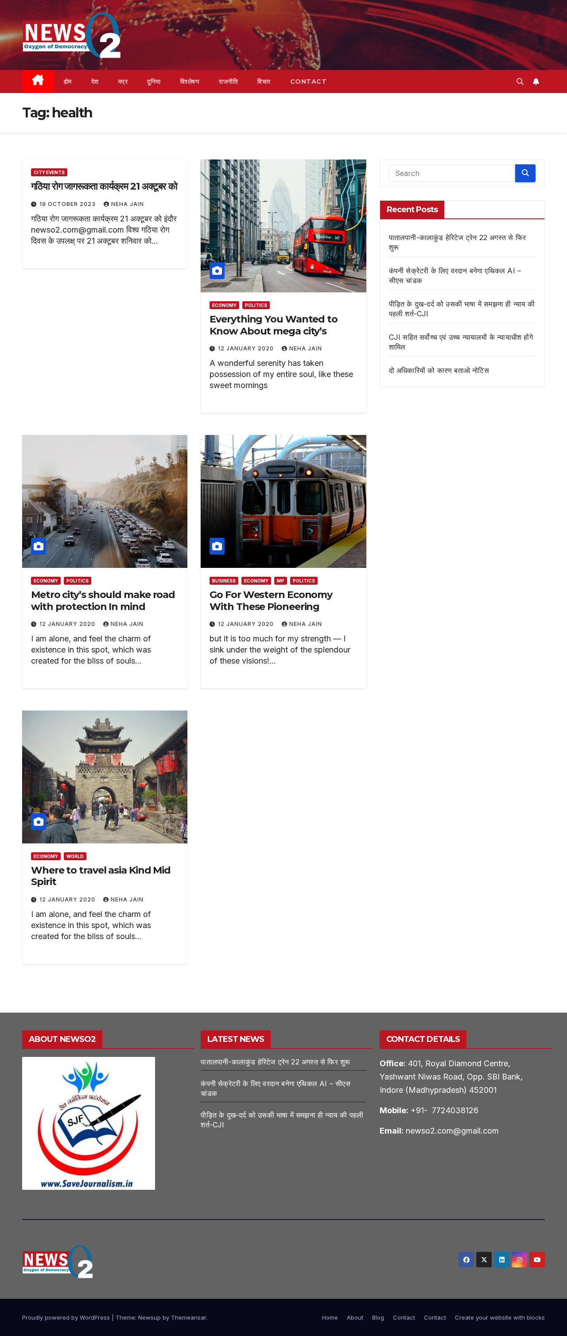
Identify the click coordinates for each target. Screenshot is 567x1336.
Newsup (149, 1317)
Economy (224, 305)
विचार (264, 81)
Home (330, 1317)
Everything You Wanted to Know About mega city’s (274, 325)
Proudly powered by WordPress (67, 1317)
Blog (378, 1317)
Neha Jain (127, 204)
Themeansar (188, 1317)
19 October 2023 (68, 204)
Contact (308, 81)
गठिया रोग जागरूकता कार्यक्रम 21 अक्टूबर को (104, 186)
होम (68, 81)
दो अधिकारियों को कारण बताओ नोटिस (439, 370)
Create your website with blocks (500, 1317)
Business (224, 580)
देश (95, 81)
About (355, 1317)
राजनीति (228, 81)
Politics (256, 305)
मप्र (123, 81)
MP (280, 580)
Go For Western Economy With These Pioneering (271, 600)
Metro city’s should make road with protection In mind (103, 600)
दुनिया (154, 81)
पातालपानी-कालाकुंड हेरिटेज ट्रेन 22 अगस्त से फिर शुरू (275, 1061)
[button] (520, 81)
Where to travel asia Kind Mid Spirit (101, 876)
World (75, 856)
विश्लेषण (190, 81)
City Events (49, 172)
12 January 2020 (247, 348)
